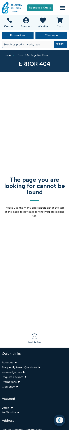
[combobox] (28, 44)
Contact (9, 26)
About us (7, 362)
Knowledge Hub (12, 372)
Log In (6, 407)
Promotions (9, 381)
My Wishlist (9, 412)
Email (33, 398)
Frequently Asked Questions (19, 367)
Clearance (8, 386)
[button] (62, 7)
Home (7, 55)
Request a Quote (12, 377)
